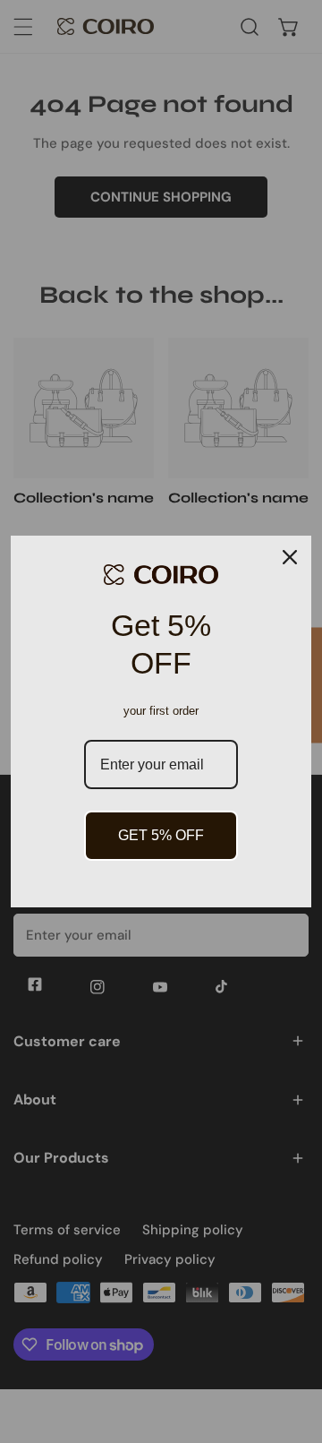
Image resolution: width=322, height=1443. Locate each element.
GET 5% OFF (161, 835)
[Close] (289, 557)
